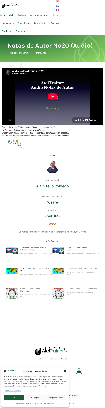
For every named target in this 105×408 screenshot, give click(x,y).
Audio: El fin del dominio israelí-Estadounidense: (33, 249)
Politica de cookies (69, 395)
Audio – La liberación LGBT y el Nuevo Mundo (35, 270)
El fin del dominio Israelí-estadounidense (77, 249)
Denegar (35, 397)
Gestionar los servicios (13, 391)
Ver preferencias (56, 397)
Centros (55, 23)
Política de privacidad (38, 403)
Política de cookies (22, 403)
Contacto (20, 31)
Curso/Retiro (24, 23)
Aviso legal (51, 403)
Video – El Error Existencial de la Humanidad (33, 290)
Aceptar (13, 397)
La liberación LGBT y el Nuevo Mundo (82, 269)
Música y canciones (38, 15)
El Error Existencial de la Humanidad (82, 289)
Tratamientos (40, 23)
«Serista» (52, 215)
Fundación (7, 31)
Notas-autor (8, 23)
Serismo (22, 15)
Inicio (3, 15)
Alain (11, 15)
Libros (55, 15)
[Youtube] (79, 371)
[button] (65, 371)
